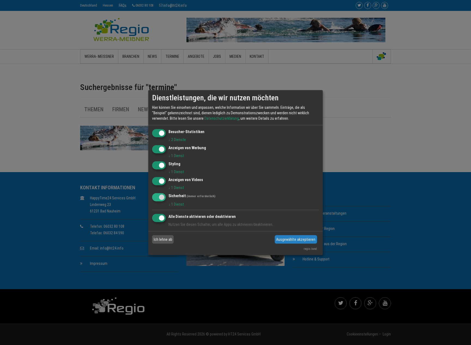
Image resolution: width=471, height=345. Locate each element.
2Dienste (177, 139)
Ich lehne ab (163, 239)
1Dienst (176, 156)
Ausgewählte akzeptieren (295, 239)
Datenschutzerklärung (221, 118)
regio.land (310, 249)
